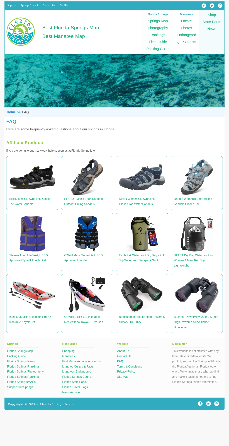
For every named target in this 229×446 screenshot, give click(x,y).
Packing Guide (157, 49)
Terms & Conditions (129, 366)
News (211, 29)
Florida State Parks (74, 381)
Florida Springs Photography (25, 371)
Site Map (122, 376)
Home (11, 112)
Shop (212, 15)
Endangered (186, 35)
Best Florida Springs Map (70, 27)
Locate (186, 21)
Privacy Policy (126, 371)
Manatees (68, 356)
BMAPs (64, 5)
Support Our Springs (20, 387)
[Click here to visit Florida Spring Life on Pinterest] (216, 404)
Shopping (68, 351)
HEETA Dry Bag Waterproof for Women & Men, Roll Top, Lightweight (193, 260)
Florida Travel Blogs (75, 387)
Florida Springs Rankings (23, 366)
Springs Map (158, 21)
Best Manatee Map (63, 36)
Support (11, 5)
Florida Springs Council (77, 376)
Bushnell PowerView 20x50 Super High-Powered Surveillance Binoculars (196, 322)
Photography (158, 28)
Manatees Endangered (76, 371)
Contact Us (49, 5)
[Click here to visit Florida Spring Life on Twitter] (208, 404)
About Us (123, 351)
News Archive (71, 392)
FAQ (120, 361)
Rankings (157, 35)
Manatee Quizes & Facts (77, 366)
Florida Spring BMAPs (21, 381)
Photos (186, 28)
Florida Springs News (21, 361)
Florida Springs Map (20, 351)
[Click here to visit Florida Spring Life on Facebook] (200, 404)
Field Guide (158, 42)
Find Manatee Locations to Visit (82, 361)
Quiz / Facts (186, 42)
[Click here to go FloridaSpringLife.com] (20, 46)
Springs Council (29, 5)
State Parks (212, 22)
